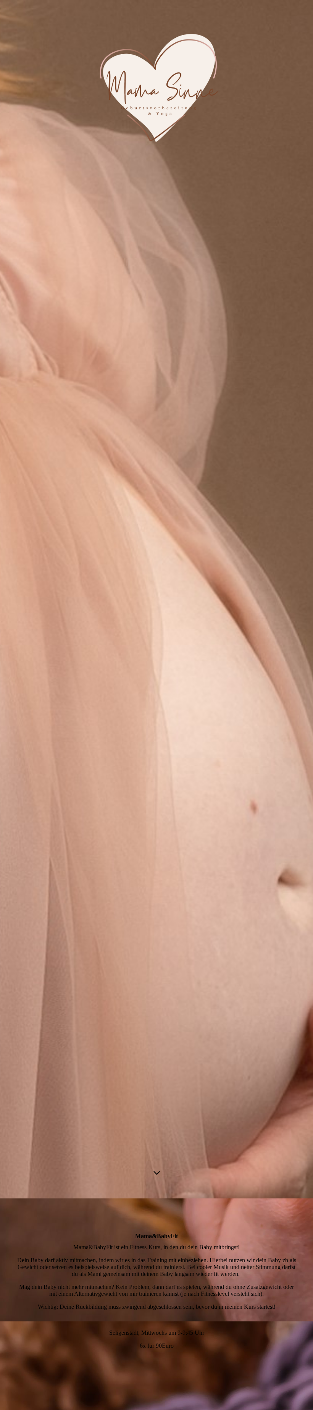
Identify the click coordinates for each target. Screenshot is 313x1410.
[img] (156, 599)
